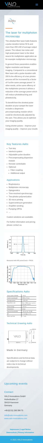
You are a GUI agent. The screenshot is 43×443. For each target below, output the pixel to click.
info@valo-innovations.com (15, 415)
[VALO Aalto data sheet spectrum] (21, 284)
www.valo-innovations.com (15, 418)
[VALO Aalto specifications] (21, 316)
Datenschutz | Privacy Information (20, 432)
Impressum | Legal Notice (20, 429)
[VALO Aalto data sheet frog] (21, 255)
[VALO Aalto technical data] (21, 345)
